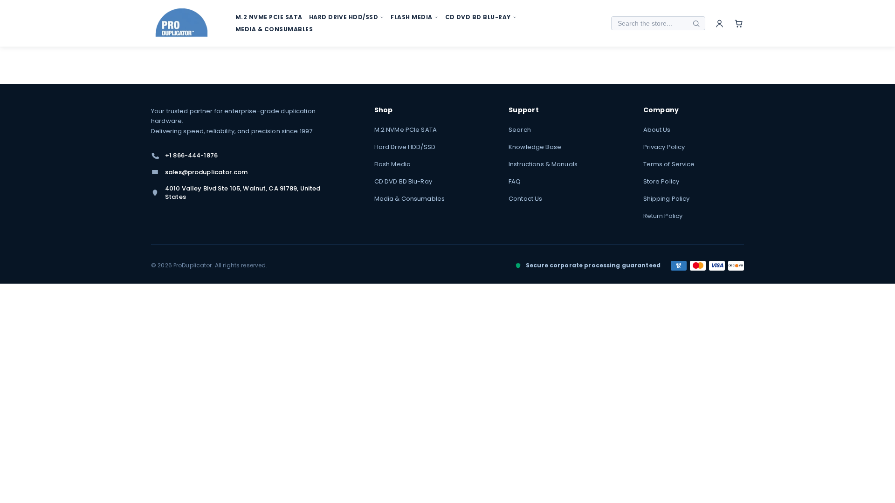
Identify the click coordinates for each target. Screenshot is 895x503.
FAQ (515, 181)
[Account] (719, 23)
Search (520, 129)
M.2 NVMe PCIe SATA (405, 129)
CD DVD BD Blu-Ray (403, 181)
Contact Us (525, 198)
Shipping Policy (666, 198)
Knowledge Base (535, 147)
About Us (657, 129)
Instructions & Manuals (543, 164)
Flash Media (392, 164)
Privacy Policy (664, 147)
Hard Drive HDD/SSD (404, 147)
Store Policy (661, 181)
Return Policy (663, 215)
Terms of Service (669, 164)
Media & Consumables (409, 198)
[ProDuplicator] (181, 23)
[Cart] (739, 23)
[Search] (696, 23)
